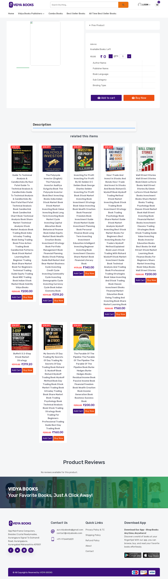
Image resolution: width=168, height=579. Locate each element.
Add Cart (16, 297)
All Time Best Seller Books (102, 13)
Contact (90, 551)
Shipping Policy (93, 535)
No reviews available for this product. (59, 472)
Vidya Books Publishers (30, 13)
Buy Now (27, 297)
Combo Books (56, 13)
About (89, 546)
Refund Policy (92, 540)
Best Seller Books (76, 13)
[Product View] (22, 169)
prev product (97, 25)
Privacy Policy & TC (95, 529)
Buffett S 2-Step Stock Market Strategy (22, 357)
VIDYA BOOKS (46, 572)
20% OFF (15, 147)
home (11, 13)
